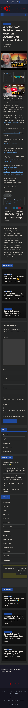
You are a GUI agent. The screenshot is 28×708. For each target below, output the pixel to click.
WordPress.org (7, 451)
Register (5, 435)
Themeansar (15, 693)
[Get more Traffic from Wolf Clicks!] (8, 201)
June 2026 (6, 510)
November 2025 (8, 539)
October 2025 (7, 543)
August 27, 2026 (10, 603)
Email (5, 378)
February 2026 (7, 527)
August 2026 (6, 502)
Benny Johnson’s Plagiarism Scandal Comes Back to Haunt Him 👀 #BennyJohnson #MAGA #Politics (14, 477)
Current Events (7, 23)
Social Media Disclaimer (18, 700)
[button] (23, 14)
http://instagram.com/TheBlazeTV (13, 172)
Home (4, 697)
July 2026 (6, 506)
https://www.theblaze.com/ (11, 152)
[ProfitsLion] (18, 77)
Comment (6, 337)
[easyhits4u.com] (19, 201)
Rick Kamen (8, 44)
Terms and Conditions (14, 704)
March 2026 (6, 523)
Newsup (24, 691)
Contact (19, 697)
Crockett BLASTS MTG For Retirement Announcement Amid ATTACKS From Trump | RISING (9, 216)
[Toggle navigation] (13, 15)
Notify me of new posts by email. (14, 416)
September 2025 (8, 547)
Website (5, 388)
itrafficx (18, 567)
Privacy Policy (7, 700)
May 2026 (6, 514)
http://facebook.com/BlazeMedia (13, 174)
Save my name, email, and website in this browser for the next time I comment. (13, 402)
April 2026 (6, 518)
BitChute (6, 567)
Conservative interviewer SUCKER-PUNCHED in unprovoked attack (19, 215)
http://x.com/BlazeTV (10, 170)
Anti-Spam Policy (11, 697)
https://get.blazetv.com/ (10, 144)
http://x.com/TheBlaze (10, 167)
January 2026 (7, 531)
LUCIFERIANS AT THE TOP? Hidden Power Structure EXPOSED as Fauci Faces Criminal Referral (14, 470)
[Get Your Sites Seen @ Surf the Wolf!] (8, 77)
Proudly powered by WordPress (10, 691)
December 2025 (7, 535)
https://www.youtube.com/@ (12, 122)
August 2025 (6, 552)
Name (5, 369)
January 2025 (7, 560)
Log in (4, 439)
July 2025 (6, 556)
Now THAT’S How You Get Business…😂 (14, 278)
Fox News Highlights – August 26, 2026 (14, 653)
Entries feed (6, 443)
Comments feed (7, 447)
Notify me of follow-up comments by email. (14, 412)
